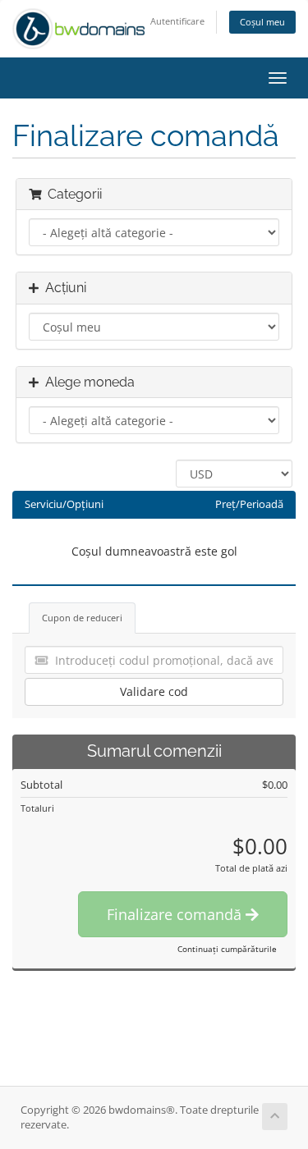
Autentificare (177, 21)
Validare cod (154, 691)
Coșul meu (262, 22)
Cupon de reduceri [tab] (82, 617)
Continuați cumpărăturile (227, 948)
